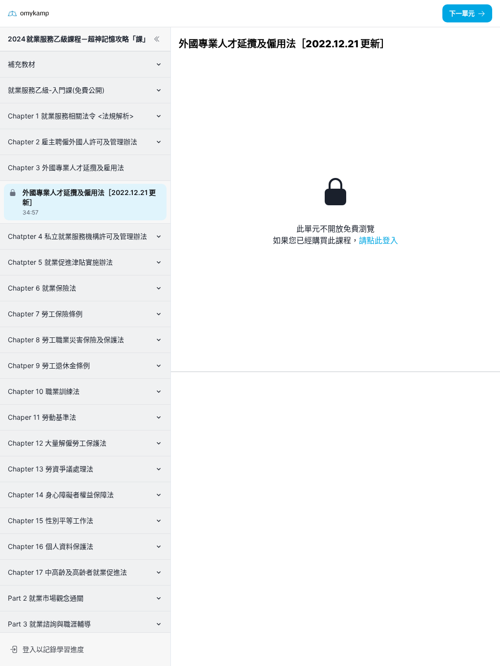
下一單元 (462, 13)
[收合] (157, 39)
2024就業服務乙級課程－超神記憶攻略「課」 (78, 39)
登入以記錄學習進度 (53, 649)
